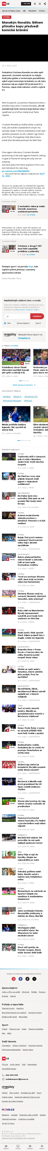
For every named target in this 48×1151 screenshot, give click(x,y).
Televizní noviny (8, 1008)
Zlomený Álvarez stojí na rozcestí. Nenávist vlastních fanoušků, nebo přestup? (32, 596)
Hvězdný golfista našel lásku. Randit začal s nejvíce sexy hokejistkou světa (30, 876)
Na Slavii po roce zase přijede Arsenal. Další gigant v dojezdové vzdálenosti (29, 480)
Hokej (20, 869)
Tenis (20, 706)
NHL (3, 1033)
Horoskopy (6, 1046)
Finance (42, 992)
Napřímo (20, 1008)
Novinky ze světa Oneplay (12, 1101)
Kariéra (43, 1115)
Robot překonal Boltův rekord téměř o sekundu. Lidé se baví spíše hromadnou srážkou (30, 561)
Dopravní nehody (35, 1046)
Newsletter (32, 1064)
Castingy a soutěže (26, 1119)
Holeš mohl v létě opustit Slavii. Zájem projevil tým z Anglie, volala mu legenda (31, 635)
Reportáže (23, 1017)
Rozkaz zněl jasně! (9, 1017)
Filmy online (14, 1093)
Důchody (25, 992)
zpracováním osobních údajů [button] (26, 310)
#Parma (28, 401)
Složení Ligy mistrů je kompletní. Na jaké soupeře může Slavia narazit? (32, 767)
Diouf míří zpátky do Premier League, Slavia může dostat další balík (30, 950)
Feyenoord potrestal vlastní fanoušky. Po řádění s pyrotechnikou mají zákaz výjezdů (32, 822)
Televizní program (9, 1119)
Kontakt (14, 1115)
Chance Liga (14, 1029)
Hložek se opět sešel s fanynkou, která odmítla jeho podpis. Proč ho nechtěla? (30, 673)
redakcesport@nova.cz (17, 1079)
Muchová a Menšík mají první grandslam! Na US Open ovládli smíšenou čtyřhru (30, 785)
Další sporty (24, 554)
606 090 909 (12, 1075)
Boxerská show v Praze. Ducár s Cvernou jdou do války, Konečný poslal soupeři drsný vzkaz (30, 654)
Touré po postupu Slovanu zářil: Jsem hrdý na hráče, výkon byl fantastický (31, 579)
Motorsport (24, 493)
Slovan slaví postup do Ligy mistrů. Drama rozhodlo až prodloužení (32, 804)
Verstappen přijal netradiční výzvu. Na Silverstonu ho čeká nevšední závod (28, 932)
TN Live (27, 4)
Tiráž (24, 1064)
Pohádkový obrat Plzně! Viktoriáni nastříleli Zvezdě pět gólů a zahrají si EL (15, 370)
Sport (39, 1093)
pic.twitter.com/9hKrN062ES (16, 171)
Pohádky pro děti (28, 1093)
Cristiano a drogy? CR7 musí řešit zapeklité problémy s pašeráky (30, 248)
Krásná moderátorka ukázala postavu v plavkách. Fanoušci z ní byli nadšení (31, 519)
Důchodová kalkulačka (11, 1050)
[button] (18, 440)
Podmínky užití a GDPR (28, 1115)
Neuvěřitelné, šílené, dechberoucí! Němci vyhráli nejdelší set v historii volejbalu (31, 693)
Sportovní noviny (35, 1013)
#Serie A (17, 397)
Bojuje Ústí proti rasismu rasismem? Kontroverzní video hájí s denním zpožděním (30, 541)
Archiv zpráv (15, 1064)
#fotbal (6, 397)
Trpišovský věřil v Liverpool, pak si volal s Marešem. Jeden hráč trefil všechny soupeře (32, 461)
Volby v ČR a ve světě (11, 992)
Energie (5, 996)
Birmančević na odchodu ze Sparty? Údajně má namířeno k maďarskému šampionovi (32, 895)
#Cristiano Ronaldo (12, 401)
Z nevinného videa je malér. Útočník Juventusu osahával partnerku (31, 209)
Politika (34, 992)
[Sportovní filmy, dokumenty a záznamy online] (10, 336)
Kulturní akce (28, 1050)
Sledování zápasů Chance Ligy (27, 1097)
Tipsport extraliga (35, 1029)
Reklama (5, 1115)
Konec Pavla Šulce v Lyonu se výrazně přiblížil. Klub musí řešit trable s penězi (31, 730)
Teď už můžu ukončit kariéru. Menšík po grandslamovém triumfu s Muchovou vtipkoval (31, 712)
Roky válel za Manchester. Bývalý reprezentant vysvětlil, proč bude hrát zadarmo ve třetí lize (31, 615)
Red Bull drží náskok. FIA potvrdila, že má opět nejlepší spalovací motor (30, 840)
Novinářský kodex (9, 1069)
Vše (24, 11)
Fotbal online (7, 1097)
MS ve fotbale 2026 (11, 11)
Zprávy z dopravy (20, 1046)
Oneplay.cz (24, 338)
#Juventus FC (31, 397)
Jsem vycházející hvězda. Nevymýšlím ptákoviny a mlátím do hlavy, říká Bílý (30, 913)
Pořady (5, 1093)
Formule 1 (22, 835)
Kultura (13, 996)
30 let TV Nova (8, 1123)
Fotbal (42, 11)
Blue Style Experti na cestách (14, 1013)
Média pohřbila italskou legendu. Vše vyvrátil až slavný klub (14, 427)
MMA (20, 852)
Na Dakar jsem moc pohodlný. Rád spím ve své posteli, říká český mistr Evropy (31, 500)
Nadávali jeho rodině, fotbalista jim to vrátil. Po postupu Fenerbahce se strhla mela (31, 749)
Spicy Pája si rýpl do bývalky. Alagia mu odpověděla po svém (28, 857)
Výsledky (32, 11)
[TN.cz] (6, 4)
